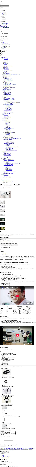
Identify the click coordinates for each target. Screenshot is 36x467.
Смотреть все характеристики (5, 241)
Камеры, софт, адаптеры (6, 76)
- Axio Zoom (8, 122)
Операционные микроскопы (8, 137)
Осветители (4, 47)
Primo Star (5, 62)
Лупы (3, 48)
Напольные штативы (7, 91)
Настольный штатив (5, 448)
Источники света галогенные (9, 98)
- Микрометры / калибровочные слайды (12, 146)
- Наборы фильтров (9, 170)
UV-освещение (8, 106)
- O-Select (7, 126)
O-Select (5, 64)
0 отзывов (2, 188)
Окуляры (5, 82)
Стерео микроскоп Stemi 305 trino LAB (9, 245)
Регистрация (2, 6)
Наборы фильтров (9, 109)
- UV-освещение (8, 167)
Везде (3, 42)
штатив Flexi (22, 448)
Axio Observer (6, 68)
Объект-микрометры (7, 79)
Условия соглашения (5, 457)
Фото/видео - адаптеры (7, 78)
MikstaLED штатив (7, 157)
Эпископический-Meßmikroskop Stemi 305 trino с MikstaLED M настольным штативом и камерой (9, 244)
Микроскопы (4, 45)
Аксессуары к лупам (7, 117)
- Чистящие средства (9, 148)
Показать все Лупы (5, 118)
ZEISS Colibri (8, 107)
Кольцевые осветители (7, 110)
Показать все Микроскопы (6, 89)
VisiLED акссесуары (9, 103)
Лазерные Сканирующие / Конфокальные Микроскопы (11, 74)
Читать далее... (10, 235)
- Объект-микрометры (9, 141)
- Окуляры (7, 145)
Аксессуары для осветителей (8, 112)
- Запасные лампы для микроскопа (11, 150)
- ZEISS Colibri (8, 168)
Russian (6, 23)
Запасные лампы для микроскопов (9, 171)
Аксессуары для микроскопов (9, 143)
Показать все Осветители (6, 113)
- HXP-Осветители (9, 166)
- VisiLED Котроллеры (9, 162)
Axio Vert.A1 (6, 67)
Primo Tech (6, 63)
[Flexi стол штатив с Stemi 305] (5, 199)
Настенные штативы (7, 94)
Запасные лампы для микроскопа (9, 87)
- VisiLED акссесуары (9, 164)
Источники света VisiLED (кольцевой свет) (13, 102)
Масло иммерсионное (7, 86)
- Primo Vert (8, 129)
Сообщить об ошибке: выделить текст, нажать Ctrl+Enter (9, 466)
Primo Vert (5, 66)
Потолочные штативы (7, 92)
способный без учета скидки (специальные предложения (9, 449)
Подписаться (2, 453)
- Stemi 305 (7, 134)
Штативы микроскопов (6, 46)
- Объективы (8, 144)
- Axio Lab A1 (8, 121)
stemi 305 (10, 448)
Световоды (6, 111)
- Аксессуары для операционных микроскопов (13, 138)
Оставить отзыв (3, 446)
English (6, 24)
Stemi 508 (5, 72)
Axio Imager (6, 60)
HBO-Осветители (9, 105)
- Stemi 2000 (8, 133)
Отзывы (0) (4, 254)
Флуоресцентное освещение (8, 104)
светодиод (18, 448)
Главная (4, 10)
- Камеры (7, 140)
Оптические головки (7, 83)
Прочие (5, 88)
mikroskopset (14, 448)
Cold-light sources (5, 43)
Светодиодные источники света (9, 99)
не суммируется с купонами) (23, 449)
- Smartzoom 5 (8, 127)
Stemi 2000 (6, 70)
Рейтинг (1, 445)
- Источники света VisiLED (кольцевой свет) (13, 163)
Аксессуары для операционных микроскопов (11, 75)
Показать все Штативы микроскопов (8, 96)
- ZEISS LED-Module (9, 169)
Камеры (5, 77)
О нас (3, 455)
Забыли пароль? (7, 6)
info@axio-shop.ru (5, 33)
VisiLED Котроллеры (9, 101)
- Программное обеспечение (10, 142)
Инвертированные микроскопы (7, 65)
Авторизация (4, 14)
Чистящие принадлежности (8, 116)
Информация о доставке (6, 456)
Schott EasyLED (6, 100)
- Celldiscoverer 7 (8, 131)
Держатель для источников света (9, 156)
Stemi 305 (5, 71)
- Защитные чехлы (9, 147)
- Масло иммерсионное (9, 149)
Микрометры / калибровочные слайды (10, 84)
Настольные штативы (7, 93)
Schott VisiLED (6, 161)
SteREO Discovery (7, 73)
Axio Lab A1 (6, 59)
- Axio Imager (8, 123)
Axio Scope (6, 61)
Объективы (6, 81)
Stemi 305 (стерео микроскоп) (29, 448)
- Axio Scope (8, 124)
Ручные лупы (6, 115)
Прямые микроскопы (5, 58)
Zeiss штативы (6, 152)
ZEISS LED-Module (9, 108)
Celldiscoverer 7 (6, 69)
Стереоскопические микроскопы (9, 132)
